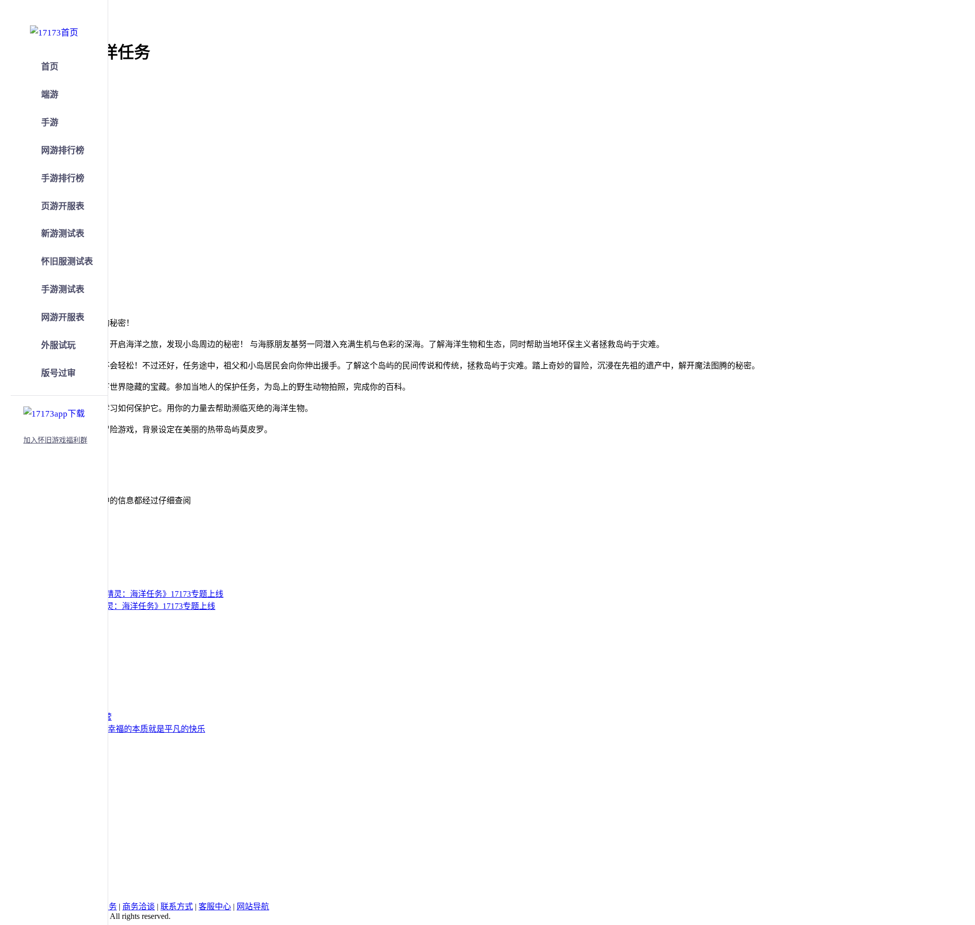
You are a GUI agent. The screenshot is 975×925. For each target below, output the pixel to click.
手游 (49, 122)
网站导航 (253, 906)
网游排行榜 (62, 150)
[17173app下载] (54, 412)
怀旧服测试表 (67, 261)
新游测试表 (62, 233)
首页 (49, 67)
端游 (49, 94)
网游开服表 (62, 317)
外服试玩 (58, 345)
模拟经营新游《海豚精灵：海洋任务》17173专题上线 (119, 606)
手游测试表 (62, 289)
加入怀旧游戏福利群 (55, 440)
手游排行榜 (62, 178)
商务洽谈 (138, 906)
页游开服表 (62, 206)
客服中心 (215, 906)
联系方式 (176, 906)
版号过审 (58, 373)
